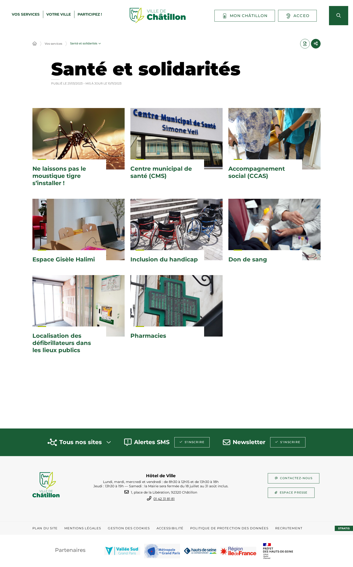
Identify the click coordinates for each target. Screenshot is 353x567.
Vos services (53, 43)
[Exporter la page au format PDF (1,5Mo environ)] (305, 43)
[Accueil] (34, 44)
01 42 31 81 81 (164, 499)
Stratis (344, 528)
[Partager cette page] (316, 43)
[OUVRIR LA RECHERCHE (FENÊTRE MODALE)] (338, 15)
